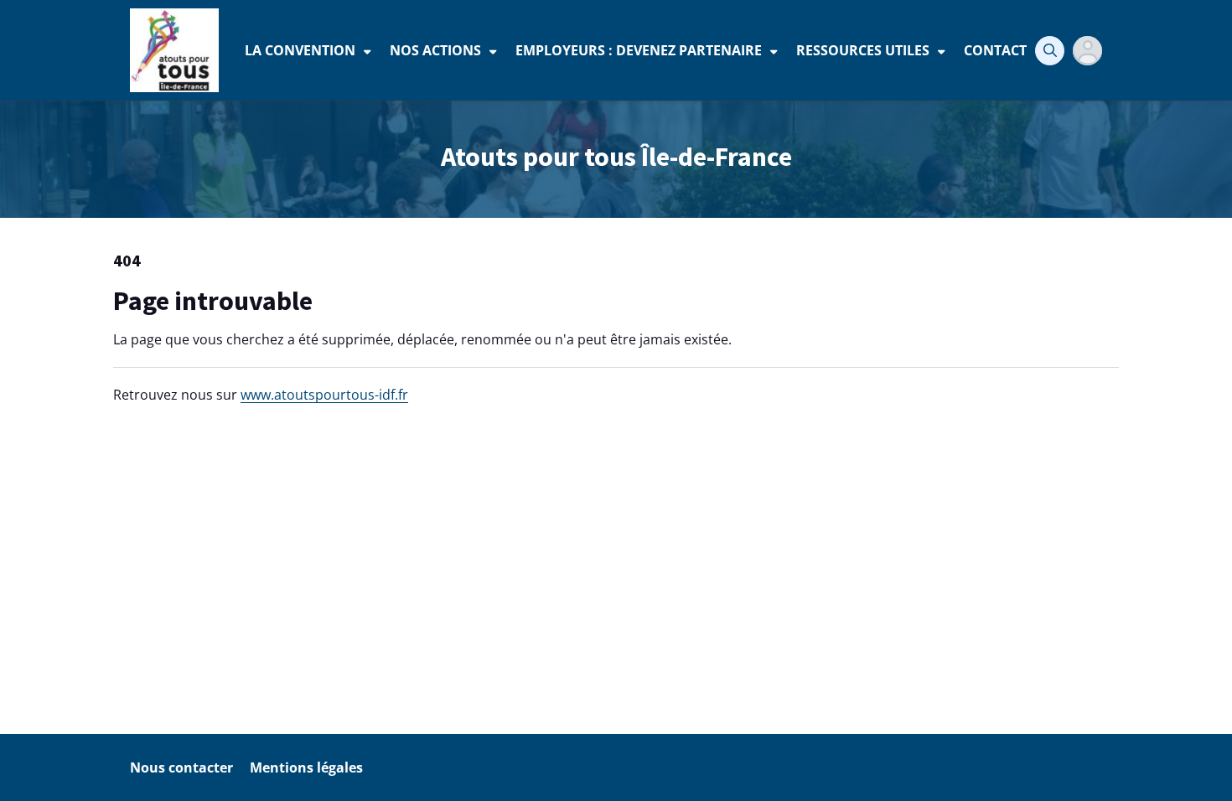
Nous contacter (181, 767)
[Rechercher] (1049, 50)
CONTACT (995, 50)
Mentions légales (306, 767)
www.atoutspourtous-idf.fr (324, 394)
